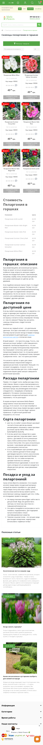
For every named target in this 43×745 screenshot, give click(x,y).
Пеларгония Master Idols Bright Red (12, 169)
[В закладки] (19, 57)
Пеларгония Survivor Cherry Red (11, 123)
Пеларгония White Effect (12, 75)
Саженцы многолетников (13, 30)
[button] (25, 2)
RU (12, 3)
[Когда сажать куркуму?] (21, 608)
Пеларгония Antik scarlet (31, 169)
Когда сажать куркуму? (12, 627)
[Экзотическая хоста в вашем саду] (21, 552)
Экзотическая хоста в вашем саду (16, 571)
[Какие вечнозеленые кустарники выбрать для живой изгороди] (21, 658)
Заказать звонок (35, 18)
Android (30, 9)
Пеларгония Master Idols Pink (31, 123)
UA (9, 3)
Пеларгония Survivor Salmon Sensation (31, 76)
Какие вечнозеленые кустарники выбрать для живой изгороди (20, 677)
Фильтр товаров (22, 43)
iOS (20, 9)
